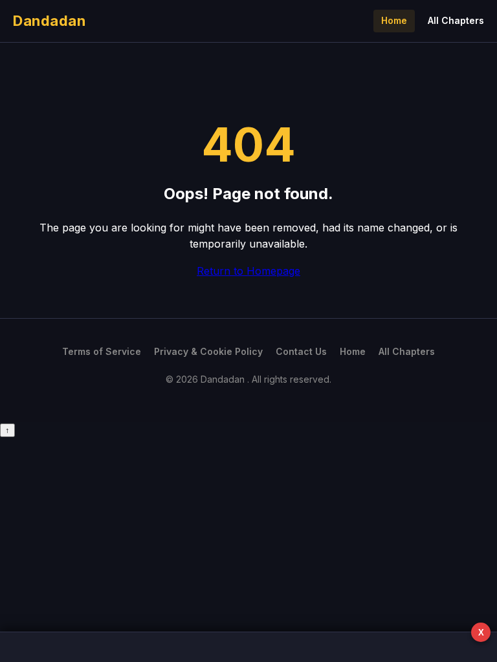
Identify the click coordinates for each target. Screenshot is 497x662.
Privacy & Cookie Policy (208, 351)
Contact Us (301, 351)
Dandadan (49, 20)
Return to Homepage (248, 270)
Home (394, 20)
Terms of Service (101, 351)
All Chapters (456, 20)
